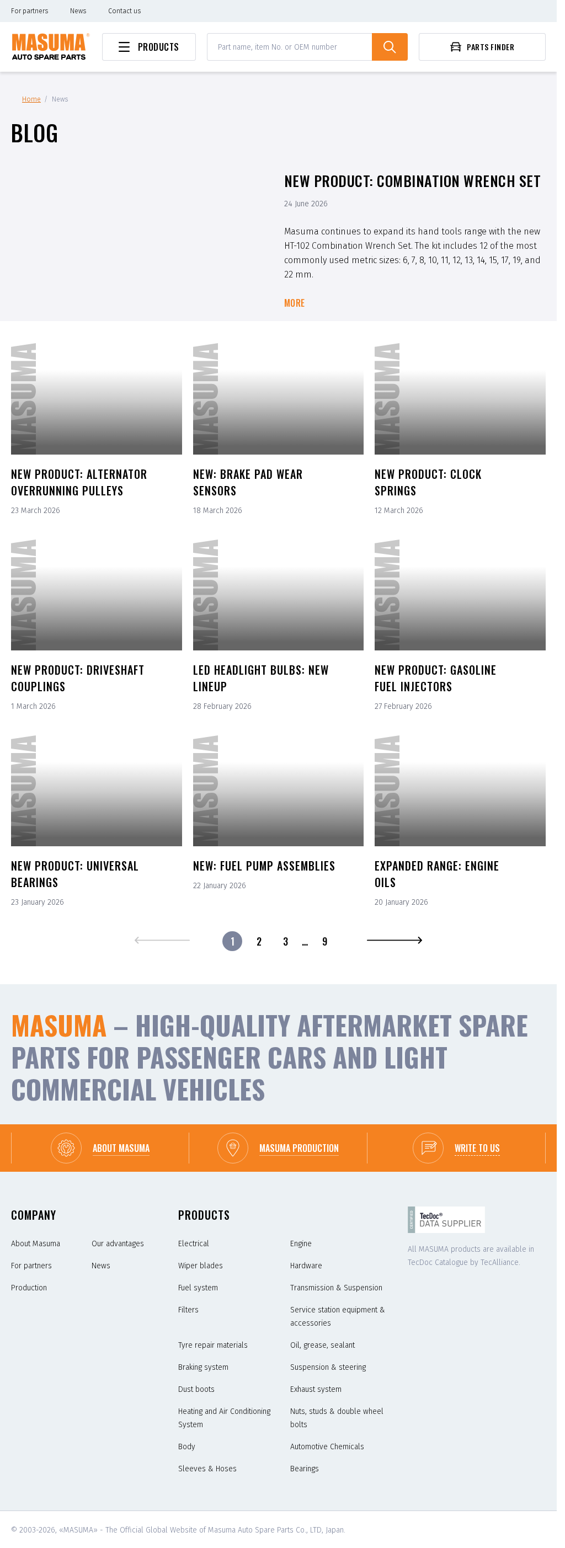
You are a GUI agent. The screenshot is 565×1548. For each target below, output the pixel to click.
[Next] (394, 941)
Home (31, 99)
